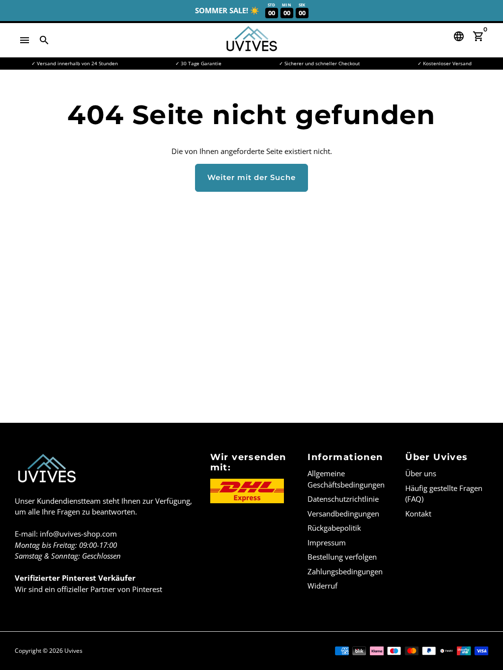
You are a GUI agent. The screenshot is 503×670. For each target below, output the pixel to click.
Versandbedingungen (343, 513)
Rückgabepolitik (334, 528)
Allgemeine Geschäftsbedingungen (346, 479)
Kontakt (418, 513)
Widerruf (322, 586)
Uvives (73, 650)
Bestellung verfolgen (342, 557)
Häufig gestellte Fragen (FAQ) (443, 493)
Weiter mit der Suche (251, 177)
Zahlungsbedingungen (345, 571)
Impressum (326, 542)
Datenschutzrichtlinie (343, 499)
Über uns (420, 473)
